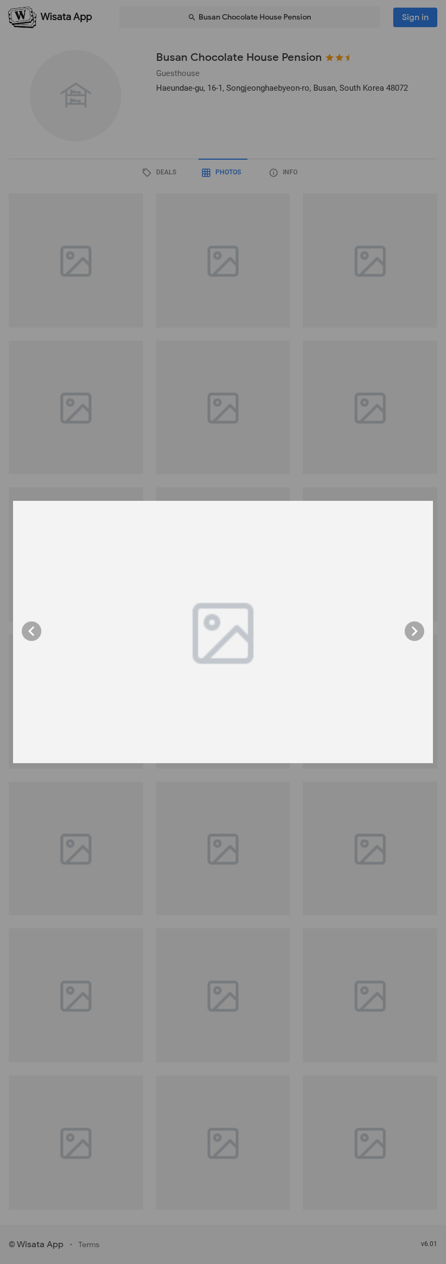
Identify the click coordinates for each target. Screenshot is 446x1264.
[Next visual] (414, 631)
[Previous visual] (31, 631)
